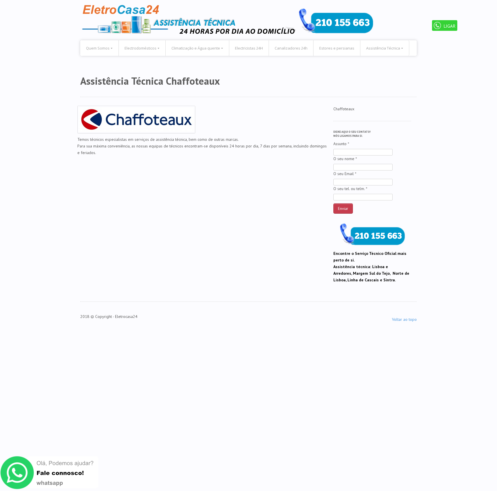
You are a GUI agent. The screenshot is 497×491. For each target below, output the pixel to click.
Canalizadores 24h (291, 48)
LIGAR (449, 26)
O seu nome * (345, 158)
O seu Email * (344, 173)
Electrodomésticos (140, 48)
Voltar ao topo (404, 319)
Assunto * (341, 143)
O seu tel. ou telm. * (350, 188)
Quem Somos (98, 48)
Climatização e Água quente (195, 48)
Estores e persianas (336, 48)
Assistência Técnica (383, 48)
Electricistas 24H (249, 48)
